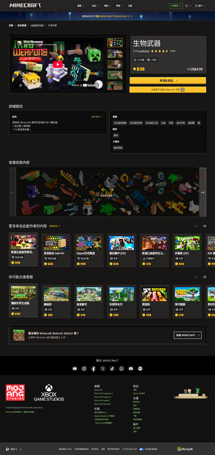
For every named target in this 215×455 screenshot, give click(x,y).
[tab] (115, 42)
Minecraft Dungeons (102, 397)
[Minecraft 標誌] (25, 6)
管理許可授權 (29, 412)
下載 (135, 416)
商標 (103, 449)
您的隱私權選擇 (151, 449)
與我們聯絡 (137, 419)
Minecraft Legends (102, 400)
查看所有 (53, 226)
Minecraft (98, 390)
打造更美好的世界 (101, 419)
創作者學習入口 (100, 412)
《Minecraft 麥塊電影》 (103, 423)
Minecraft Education (102, 404)
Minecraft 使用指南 (13, 412)
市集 (11, 25)
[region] (107, 192)
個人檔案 (136, 428)
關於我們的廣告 (114, 449)
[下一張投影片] (204, 226)
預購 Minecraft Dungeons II (112, 16)
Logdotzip (37, 25)
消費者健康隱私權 (82, 449)
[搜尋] (189, 6)
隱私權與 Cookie (65, 449)
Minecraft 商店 (139, 393)
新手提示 (136, 402)
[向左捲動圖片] (12, 192)
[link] (75, 369)
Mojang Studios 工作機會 (104, 416)
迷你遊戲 (22, 25)
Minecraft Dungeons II (103, 393)
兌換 (135, 431)
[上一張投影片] (196, 226)
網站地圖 (136, 412)
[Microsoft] (185, 449)
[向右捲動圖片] (202, 192)
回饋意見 (136, 409)
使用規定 (94, 449)
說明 (135, 405)
